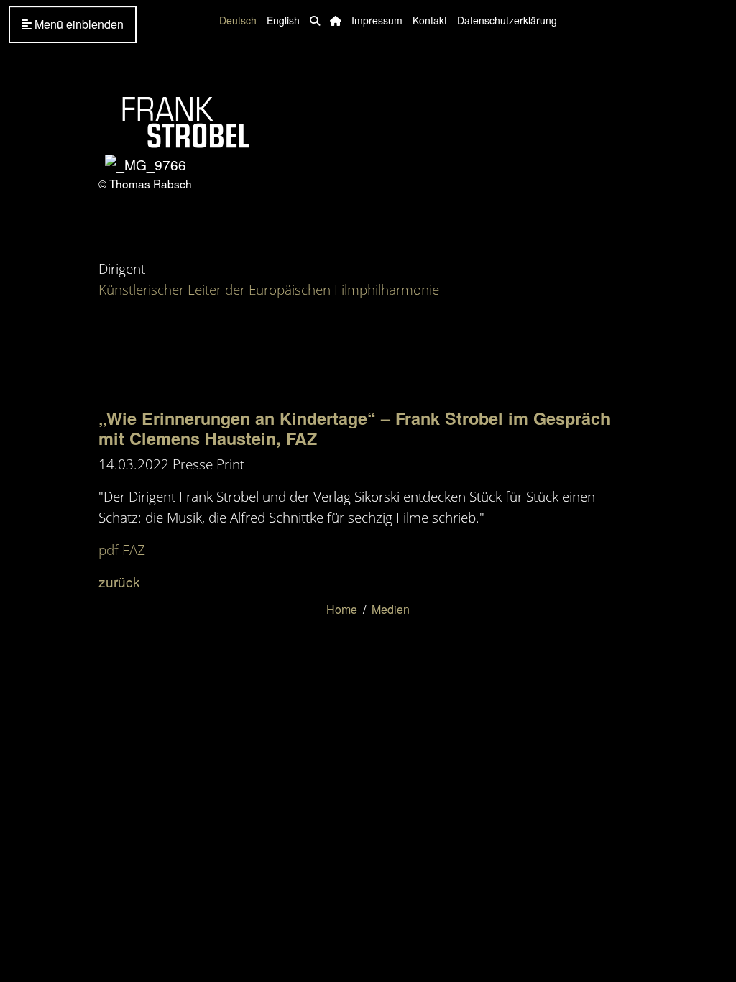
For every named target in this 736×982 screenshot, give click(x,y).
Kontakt (430, 20)
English (283, 20)
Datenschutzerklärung (507, 20)
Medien (391, 609)
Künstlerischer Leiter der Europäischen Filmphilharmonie (268, 289)
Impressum (376, 20)
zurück (119, 581)
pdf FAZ (121, 549)
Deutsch (238, 20)
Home (341, 609)
